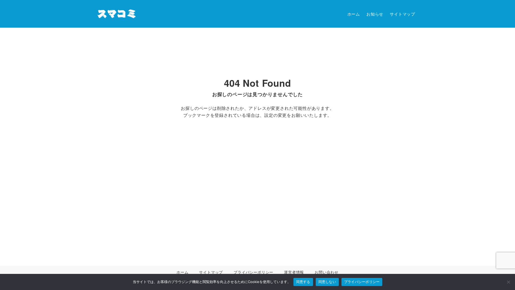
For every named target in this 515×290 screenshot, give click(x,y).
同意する (303, 282)
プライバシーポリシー (362, 282)
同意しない (327, 282)
